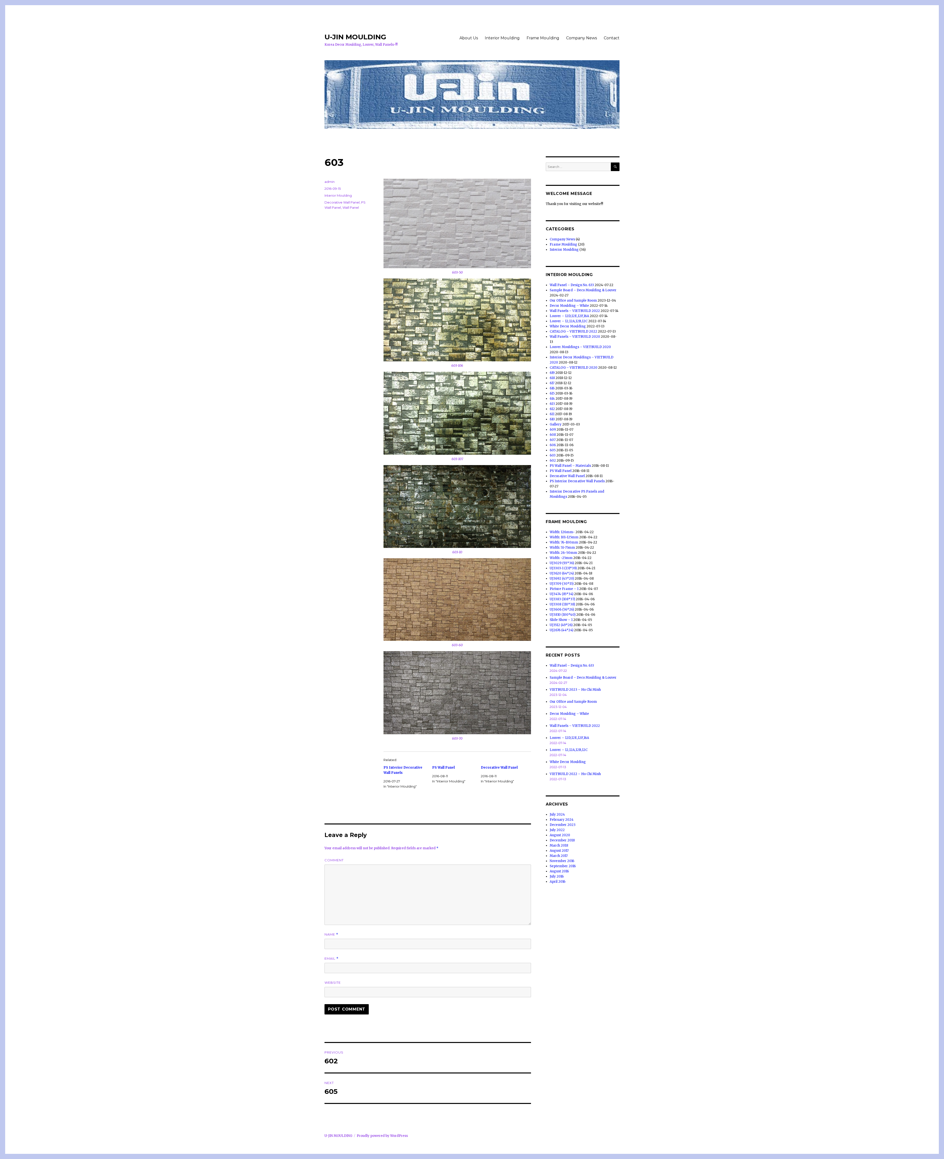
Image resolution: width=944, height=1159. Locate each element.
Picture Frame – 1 (564, 589)
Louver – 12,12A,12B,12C (569, 321)
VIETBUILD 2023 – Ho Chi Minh (575, 690)
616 (552, 388)
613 (552, 404)
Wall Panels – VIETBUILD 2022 (575, 311)
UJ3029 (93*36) (562, 563)
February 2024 (562, 820)
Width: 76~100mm (564, 542)
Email (331, 958)
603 (553, 455)
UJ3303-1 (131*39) (563, 568)
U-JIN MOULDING (355, 37)
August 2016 (559, 871)
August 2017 (559, 851)
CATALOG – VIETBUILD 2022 (573, 331)
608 (553, 435)
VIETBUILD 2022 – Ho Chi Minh (575, 774)
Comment (334, 860)
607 (553, 440)
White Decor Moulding (568, 326)
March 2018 (559, 845)
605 (553, 450)
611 (552, 414)
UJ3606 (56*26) (562, 609)
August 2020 (560, 835)
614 (552, 398)
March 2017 (559, 856)
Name (331, 934)
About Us (468, 38)
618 (552, 378)
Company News (581, 38)
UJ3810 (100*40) (562, 615)
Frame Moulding (543, 38)
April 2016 (557, 882)
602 (553, 460)
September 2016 (563, 866)
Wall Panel (350, 207)
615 (552, 393)
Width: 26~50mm (563, 553)
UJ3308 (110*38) (562, 604)
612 (552, 409)
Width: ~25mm (561, 558)
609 (553, 429)
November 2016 (562, 861)
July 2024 (557, 814)
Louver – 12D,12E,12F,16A (569, 316)
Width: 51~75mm (562, 547)
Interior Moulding (502, 38)
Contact (612, 38)
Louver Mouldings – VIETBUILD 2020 (580, 347)
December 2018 (562, 840)
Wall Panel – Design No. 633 (572, 285)
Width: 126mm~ (562, 532)
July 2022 (557, 830)
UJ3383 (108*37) (562, 599)
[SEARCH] (615, 166)
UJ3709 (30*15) (562, 584)
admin (329, 182)
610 (552, 419)
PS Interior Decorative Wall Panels (577, 481)
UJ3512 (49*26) (561, 625)
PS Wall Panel (443, 767)
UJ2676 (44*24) (561, 630)
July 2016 (557, 876)
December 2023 (562, 825)
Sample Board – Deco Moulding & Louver (583, 290)
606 (553, 445)
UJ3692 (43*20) (562, 578)
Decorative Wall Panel (499, 767)
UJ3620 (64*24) (562, 573)
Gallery (555, 424)
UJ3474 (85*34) (561, 594)
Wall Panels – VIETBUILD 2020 (575, 337)
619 (552, 373)
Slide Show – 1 (561, 620)
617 (552, 383)
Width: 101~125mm (564, 537)
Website (332, 982)
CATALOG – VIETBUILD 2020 (573, 368)
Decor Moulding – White (569, 306)
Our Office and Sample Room (573, 300)
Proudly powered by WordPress (382, 1136)
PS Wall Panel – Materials (570, 466)
